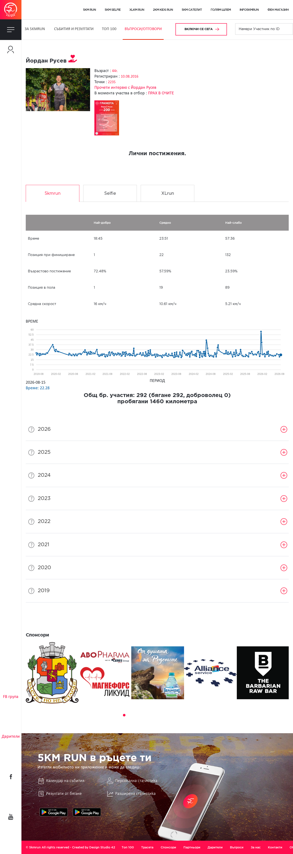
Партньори (191, 847)
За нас (256, 847)
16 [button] (202, 715)
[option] (52, 672)
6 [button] (142, 715)
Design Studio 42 (102, 847)
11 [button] (172, 715)
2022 (44, 521)
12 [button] (178, 715)
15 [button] (196, 715)
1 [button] (112, 715)
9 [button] (160, 715)
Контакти (275, 847)
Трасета (147, 847)
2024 (44, 475)
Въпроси (236, 847)
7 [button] (148, 715)
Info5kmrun (249, 9)
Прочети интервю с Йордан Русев (125, 88)
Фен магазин (278, 9)
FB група (10, 697)
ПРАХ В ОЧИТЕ (161, 93)
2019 (44, 590)
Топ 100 (109, 29)
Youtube (11, 817)
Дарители (11, 736)
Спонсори (168, 847)
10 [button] (166, 715)
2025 (44, 452)
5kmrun (52, 193)
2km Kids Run (163, 9)
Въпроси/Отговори (143, 29)
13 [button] (184, 715)
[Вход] (10, 49)
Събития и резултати (74, 29)
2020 (44, 567)
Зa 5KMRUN (35, 29)
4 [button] (130, 715)
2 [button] (118, 715)
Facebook (11, 777)
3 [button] (124, 715)
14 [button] (190, 715)
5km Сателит (192, 9)
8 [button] (154, 715)
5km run (89, 9)
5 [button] (136, 715)
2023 (44, 498)
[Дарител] (72, 60)
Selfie (110, 193)
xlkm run (136, 9)
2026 (44, 429)
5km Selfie (113, 9)
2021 (43, 544)
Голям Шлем (221, 9)
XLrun (167, 193)
